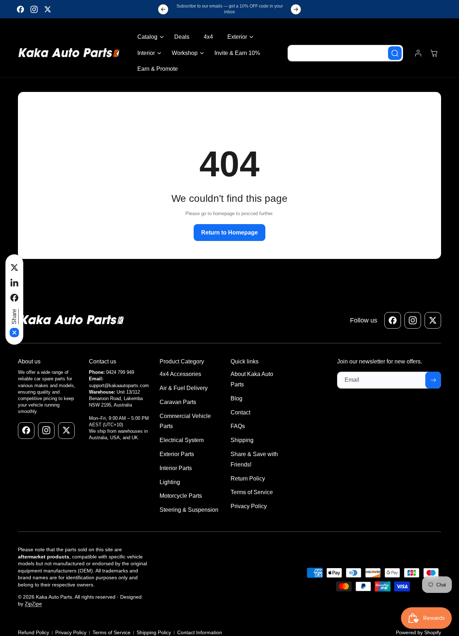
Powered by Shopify (418, 632)
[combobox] (345, 53)
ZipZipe (33, 604)
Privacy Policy (70, 632)
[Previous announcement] (163, 9)
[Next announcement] (295, 9)
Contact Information (199, 632)
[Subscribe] (433, 380)
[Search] (395, 53)
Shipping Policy (154, 632)
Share (14, 316)
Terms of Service (112, 632)
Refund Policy (33, 632)
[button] (148, 37)
